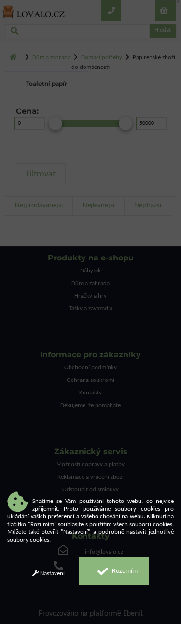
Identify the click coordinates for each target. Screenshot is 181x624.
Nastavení (52, 573)
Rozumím (124, 571)
